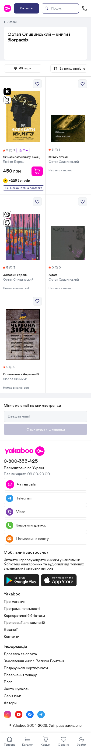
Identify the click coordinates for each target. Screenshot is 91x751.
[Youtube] (18, 714)
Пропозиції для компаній (24, 623)
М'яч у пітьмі (58, 157)
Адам (53, 275)
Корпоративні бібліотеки (24, 616)
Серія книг (12, 696)
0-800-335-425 (21, 461)
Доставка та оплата (20, 654)
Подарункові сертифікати (26, 668)
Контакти (11, 637)
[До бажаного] (37, 83)
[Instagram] (7, 714)
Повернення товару (20, 675)
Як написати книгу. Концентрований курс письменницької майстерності (23, 157)
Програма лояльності (22, 609)
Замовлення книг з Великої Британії (34, 661)
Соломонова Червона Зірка (23, 374)
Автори (12, 21)
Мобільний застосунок (26, 553)
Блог (8, 682)
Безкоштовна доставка (26, 188)
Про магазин (14, 602)
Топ (25, 150)
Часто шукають (16, 689)
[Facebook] (30, 714)
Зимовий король (15, 275)
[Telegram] (41, 714)
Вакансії (11, 630)
